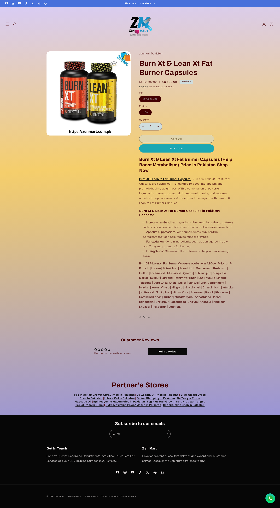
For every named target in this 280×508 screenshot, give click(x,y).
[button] (7, 24)
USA (147, 113)
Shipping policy (128, 496)
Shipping (144, 87)
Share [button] (146, 317)
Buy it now (176, 148)
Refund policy (74, 496)
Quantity (144, 120)
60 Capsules (152, 99)
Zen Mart (59, 496)
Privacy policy (91, 496)
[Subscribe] (166, 434)
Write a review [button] (167, 351)
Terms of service (109, 496)
